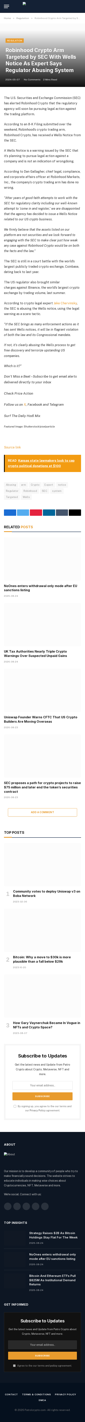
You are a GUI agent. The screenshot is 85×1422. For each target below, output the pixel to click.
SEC (44, 490)
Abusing (11, 484)
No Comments (32, 79)
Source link (12, 447)
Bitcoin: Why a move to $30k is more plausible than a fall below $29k (42, 959)
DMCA (42, 1400)
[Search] (80, 6)
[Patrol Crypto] (42, 6)
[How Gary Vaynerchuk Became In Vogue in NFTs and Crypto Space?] (42, 996)
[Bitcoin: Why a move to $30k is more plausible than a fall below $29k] (42, 930)
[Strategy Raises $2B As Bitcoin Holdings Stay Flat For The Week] (15, 1238)
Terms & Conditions (36, 1394)
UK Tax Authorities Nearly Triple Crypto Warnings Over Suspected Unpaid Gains (35, 653)
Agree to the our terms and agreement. (44, 1365)
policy (54, 1365)
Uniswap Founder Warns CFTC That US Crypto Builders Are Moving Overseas (40, 719)
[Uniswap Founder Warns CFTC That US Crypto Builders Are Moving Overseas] (42, 690)
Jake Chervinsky (65, 303)
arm (23, 484)
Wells (26, 497)
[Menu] (6, 6)
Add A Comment (42, 812)
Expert (48, 484)
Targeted (12, 497)
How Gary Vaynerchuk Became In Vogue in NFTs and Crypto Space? (46, 1025)
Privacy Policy (38, 1110)
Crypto (35, 484)
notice (62, 484)
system (56, 490)
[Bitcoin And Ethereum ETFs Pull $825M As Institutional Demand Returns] (15, 1280)
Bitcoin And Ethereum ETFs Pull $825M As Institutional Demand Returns (52, 1280)
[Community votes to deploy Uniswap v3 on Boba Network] (42, 864)
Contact (11, 1394)
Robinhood (30, 490)
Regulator (12, 490)
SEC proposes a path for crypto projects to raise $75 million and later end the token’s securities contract (42, 787)
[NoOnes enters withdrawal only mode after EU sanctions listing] (42, 559)
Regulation (14, 40)
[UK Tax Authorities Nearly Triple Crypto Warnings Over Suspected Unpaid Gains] (42, 624)
